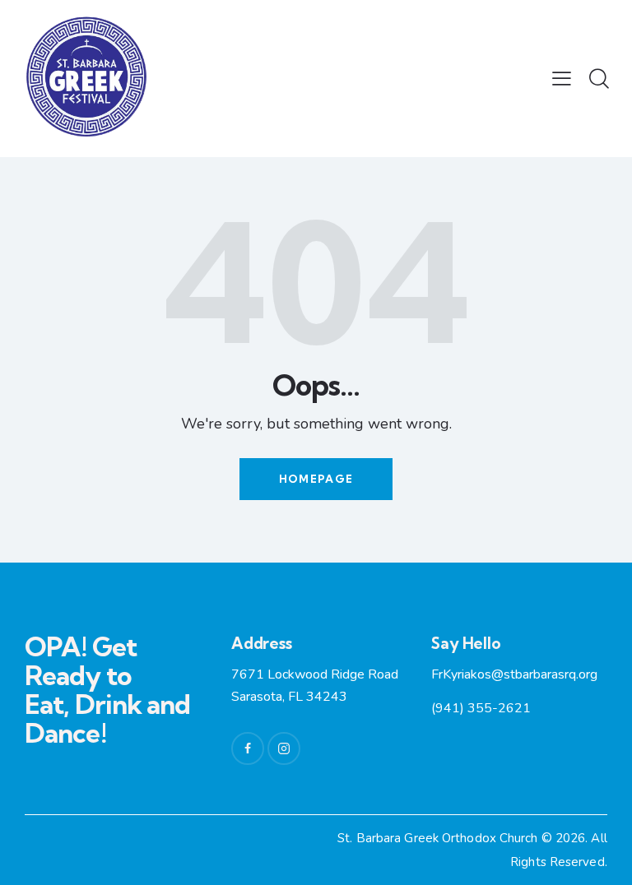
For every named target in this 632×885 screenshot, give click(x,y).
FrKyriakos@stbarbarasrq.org (514, 674)
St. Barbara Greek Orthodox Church (439, 838)
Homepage (316, 478)
